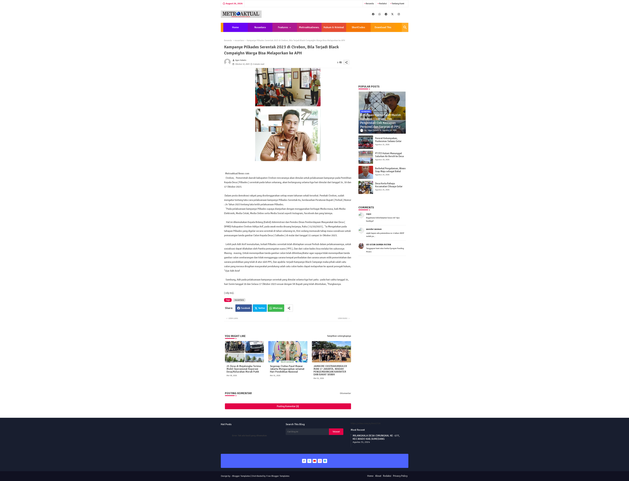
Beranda (369, 3)
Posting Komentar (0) (288, 406)
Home (235, 27)
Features (283, 27)
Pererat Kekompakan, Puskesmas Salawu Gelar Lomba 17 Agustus (388, 141)
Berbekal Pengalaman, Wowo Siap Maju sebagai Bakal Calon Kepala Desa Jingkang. (390, 171)
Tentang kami (397, 3)
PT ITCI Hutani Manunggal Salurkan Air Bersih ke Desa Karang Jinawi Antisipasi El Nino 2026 (389, 158)
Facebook (245, 308)
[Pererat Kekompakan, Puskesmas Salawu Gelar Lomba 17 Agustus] (365, 142)
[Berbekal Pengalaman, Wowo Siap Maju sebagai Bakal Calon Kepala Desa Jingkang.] (365, 172)
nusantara (239, 40)
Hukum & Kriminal (334, 27)
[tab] (235, 27)
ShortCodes (358, 27)
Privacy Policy (400, 475)
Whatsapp (277, 308)
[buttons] (373, 14)
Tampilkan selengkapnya (339, 336)
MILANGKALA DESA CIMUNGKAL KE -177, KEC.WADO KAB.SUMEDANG (376, 437)
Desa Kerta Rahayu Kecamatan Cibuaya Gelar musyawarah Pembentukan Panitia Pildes (389, 188)
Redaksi (383, 3)
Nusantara (260, 27)
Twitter (261, 308)
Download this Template (383, 29)
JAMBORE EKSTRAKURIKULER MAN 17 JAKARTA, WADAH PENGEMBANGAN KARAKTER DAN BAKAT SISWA (330, 370)
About (378, 475)
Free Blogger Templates (277, 476)
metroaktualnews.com (309, 29)
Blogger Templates (241, 476)
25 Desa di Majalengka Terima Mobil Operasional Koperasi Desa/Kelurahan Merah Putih (244, 369)
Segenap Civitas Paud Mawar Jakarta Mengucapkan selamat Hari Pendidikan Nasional (287, 369)
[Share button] (289, 308)
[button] (405, 27)
